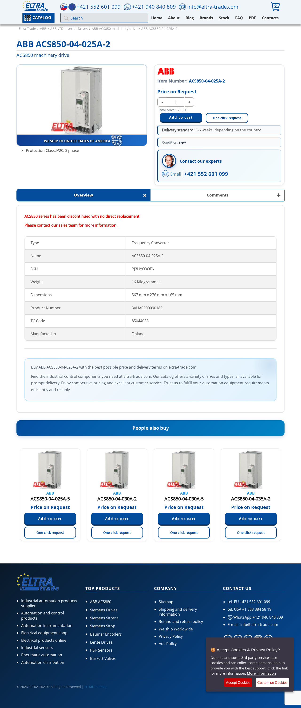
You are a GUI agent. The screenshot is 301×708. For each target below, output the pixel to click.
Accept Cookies (238, 682)
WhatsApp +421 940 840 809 (257, 617)
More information (261, 673)
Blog (190, 17)
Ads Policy (168, 643)
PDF (252, 17)
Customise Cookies (272, 682)
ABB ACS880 (100, 601)
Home (156, 17)
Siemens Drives (103, 610)
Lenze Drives (101, 642)
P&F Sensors (101, 650)
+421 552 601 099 (206, 173)
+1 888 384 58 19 (256, 609)
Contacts (270, 17)
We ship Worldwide (176, 629)
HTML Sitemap (96, 686)
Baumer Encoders (106, 634)
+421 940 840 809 (154, 6)
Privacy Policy (171, 636)
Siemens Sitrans (104, 618)
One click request (227, 118)
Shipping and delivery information (178, 612)
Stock (224, 17)
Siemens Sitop (102, 626)
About (174, 17)
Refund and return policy (181, 621)
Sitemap (166, 601)
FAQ (239, 17)
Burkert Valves (103, 658)
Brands (206, 17)
